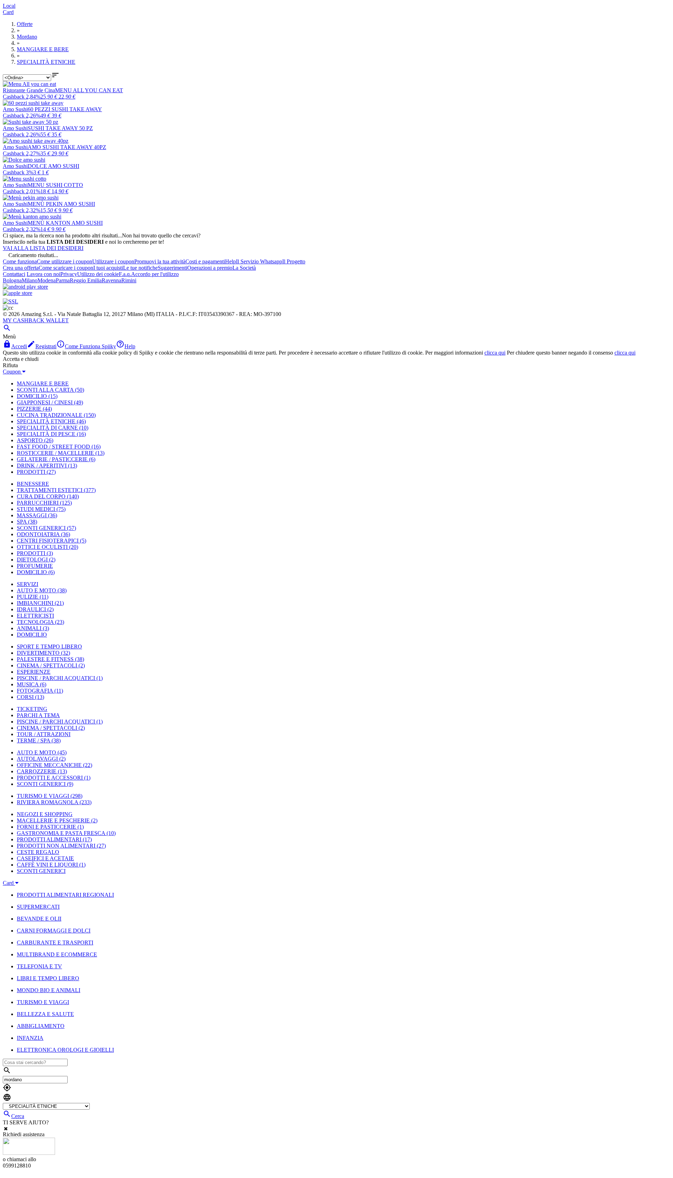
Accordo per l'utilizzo (155, 274)
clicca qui (494, 353)
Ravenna (111, 280)
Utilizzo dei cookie (98, 274)
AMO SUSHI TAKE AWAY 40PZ (67, 147)
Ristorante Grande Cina (29, 90)
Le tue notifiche (140, 268)
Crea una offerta (21, 268)
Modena (47, 280)
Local (9, 6)
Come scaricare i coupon (66, 268)
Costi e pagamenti (205, 261)
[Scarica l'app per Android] (25, 287)
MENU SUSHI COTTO (55, 185)
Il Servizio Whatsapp (259, 261)
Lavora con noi (43, 274)
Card (8, 12)
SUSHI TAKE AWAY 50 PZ (60, 128)
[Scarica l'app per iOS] (17, 293)
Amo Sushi (15, 109)
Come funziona (20, 261)
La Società (244, 268)
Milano (30, 280)
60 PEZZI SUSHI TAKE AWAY (65, 109)
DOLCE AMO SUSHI (53, 166)
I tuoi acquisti (108, 268)
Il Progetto (293, 261)
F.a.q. (125, 274)
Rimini (128, 280)
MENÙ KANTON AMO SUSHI (65, 223)
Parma (63, 280)
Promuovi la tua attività (159, 261)
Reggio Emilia (86, 280)
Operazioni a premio (209, 268)
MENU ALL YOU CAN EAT (89, 90)
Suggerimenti (172, 268)
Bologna (12, 280)
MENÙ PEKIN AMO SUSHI (61, 204)
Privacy (68, 274)
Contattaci (14, 274)
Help (230, 261)
